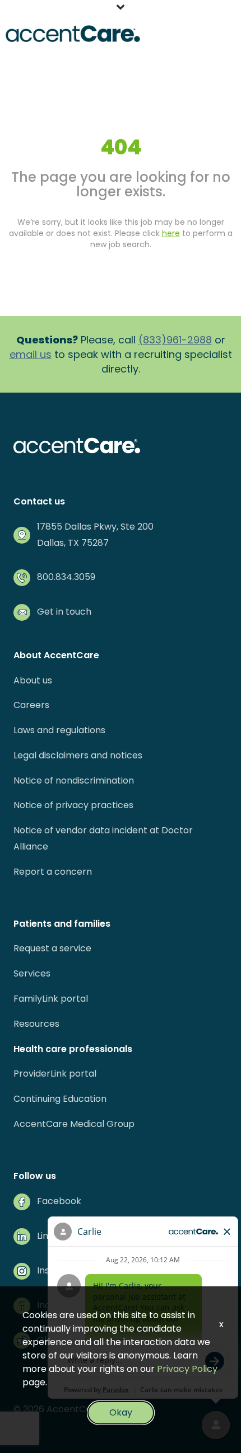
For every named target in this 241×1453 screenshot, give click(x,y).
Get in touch (64, 611)
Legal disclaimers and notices (77, 755)
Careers (31, 705)
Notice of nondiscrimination (73, 780)
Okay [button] (120, 1412)
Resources (36, 1023)
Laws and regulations (59, 730)
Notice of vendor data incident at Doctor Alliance (103, 838)
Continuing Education (59, 1098)
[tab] (120, 8)
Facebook (59, 1201)
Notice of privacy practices (73, 805)
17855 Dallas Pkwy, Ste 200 (95, 526)
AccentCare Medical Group (74, 1123)
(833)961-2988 (175, 340)
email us (31, 354)
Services (31, 973)
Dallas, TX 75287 (73, 542)
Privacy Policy (187, 1368)
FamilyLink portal (50, 998)
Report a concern (52, 871)
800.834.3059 (66, 576)
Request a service (52, 948)
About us (32, 680)
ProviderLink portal (54, 1073)
